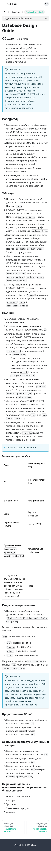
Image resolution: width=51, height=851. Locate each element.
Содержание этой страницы (18, 18)
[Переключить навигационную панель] (4, 4)
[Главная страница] (4, 12)
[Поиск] (46, 4)
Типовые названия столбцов (21, 447)
